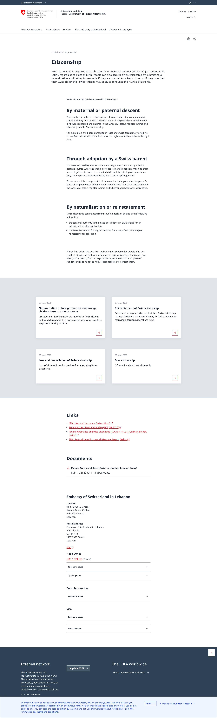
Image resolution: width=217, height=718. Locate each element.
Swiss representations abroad (128, 672)
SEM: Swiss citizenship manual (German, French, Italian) (98, 439)
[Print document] (188, 39)
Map (69, 547)
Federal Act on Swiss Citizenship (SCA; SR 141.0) (94, 427)
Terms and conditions (47, 711)
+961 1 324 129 (74, 559)
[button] (52, 29)
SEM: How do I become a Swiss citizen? (89, 423)
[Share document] (194, 39)
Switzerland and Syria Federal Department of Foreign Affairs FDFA (82, 12)
